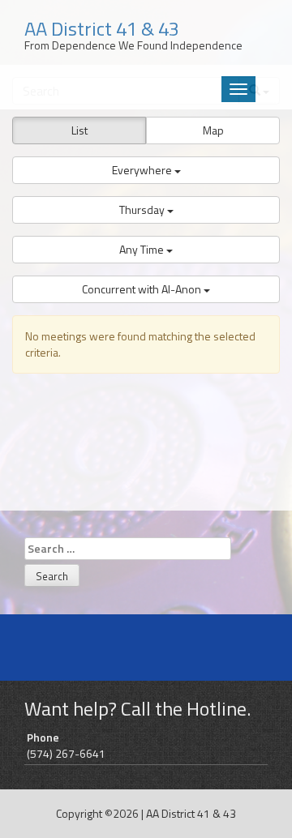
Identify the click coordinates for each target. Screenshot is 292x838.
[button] (146, 170)
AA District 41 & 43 (191, 813)
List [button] (79, 130)
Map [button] (213, 130)
